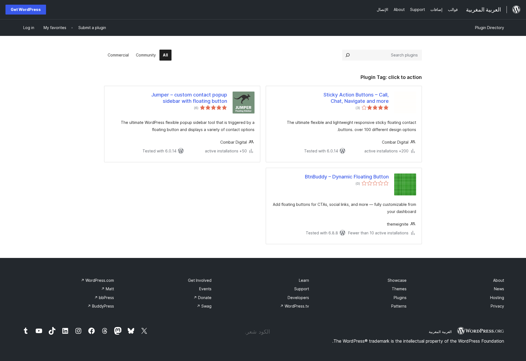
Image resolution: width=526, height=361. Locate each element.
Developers (298, 297)
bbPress (104, 297)
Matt (107, 288)
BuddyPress (100, 306)
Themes (399, 288)
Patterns (399, 306)
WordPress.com (97, 280)
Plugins (400, 297)
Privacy (497, 306)
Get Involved (199, 280)
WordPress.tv (294, 306)
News (499, 288)
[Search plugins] (347, 55)
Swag (204, 306)
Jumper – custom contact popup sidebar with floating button (189, 98)
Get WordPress (26, 9)
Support (301, 288)
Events (205, 288)
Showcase (397, 280)
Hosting (497, 297)
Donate (202, 297)
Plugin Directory (489, 27)
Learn (304, 280)
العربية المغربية (440, 331)
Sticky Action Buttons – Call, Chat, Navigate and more (356, 98)
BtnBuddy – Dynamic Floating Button (347, 177)
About (498, 280)
